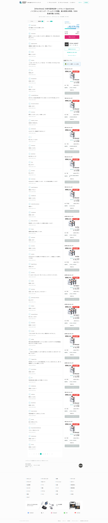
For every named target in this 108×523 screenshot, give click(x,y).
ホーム (32, 21)
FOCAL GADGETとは (28, 465)
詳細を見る (72, 119)
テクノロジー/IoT (56, 16)
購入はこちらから (72, 37)
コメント (49, 21)
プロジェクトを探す (36, 465)
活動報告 (40, 21)
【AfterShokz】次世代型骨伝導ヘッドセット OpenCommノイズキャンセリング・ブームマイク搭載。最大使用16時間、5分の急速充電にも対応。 (54, 11)
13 (45, 453)
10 (38, 453)
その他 (67, 16)
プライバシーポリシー (72, 55)
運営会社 (26, 466)
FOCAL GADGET (43, 16)
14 (47, 453)
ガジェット (49, 16)
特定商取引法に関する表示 (72, 52)
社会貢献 (62, 16)
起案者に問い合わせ (72, 49)
